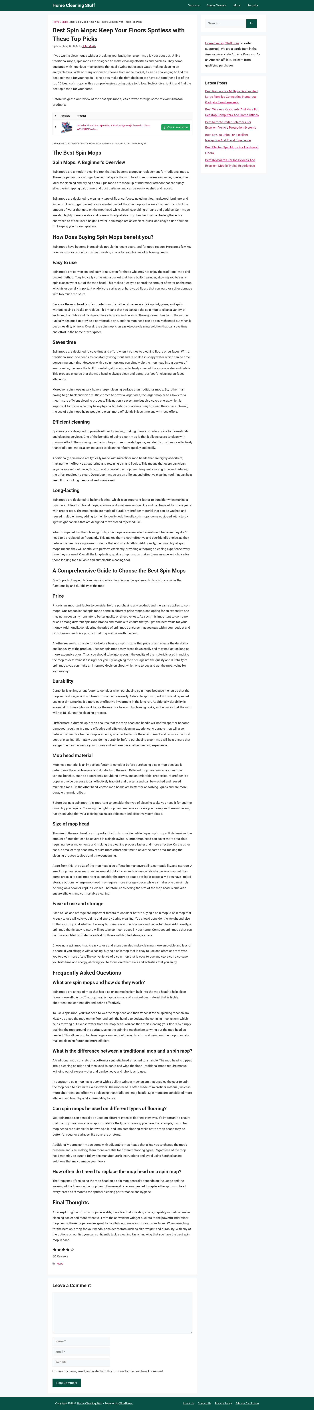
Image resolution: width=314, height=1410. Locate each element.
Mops (237, 5)
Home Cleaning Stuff (74, 5)
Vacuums (194, 5)
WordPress (126, 1403)
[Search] (251, 23)
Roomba (253, 5)
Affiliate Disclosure (247, 1403)
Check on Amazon (177, 127)
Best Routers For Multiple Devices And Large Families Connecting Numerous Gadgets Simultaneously (231, 96)
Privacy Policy (223, 1403)
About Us (188, 1403)
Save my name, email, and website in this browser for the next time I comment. (110, 1371)
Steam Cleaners (216, 5)
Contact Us (204, 1403)
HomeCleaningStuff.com (222, 43)
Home (56, 21)
